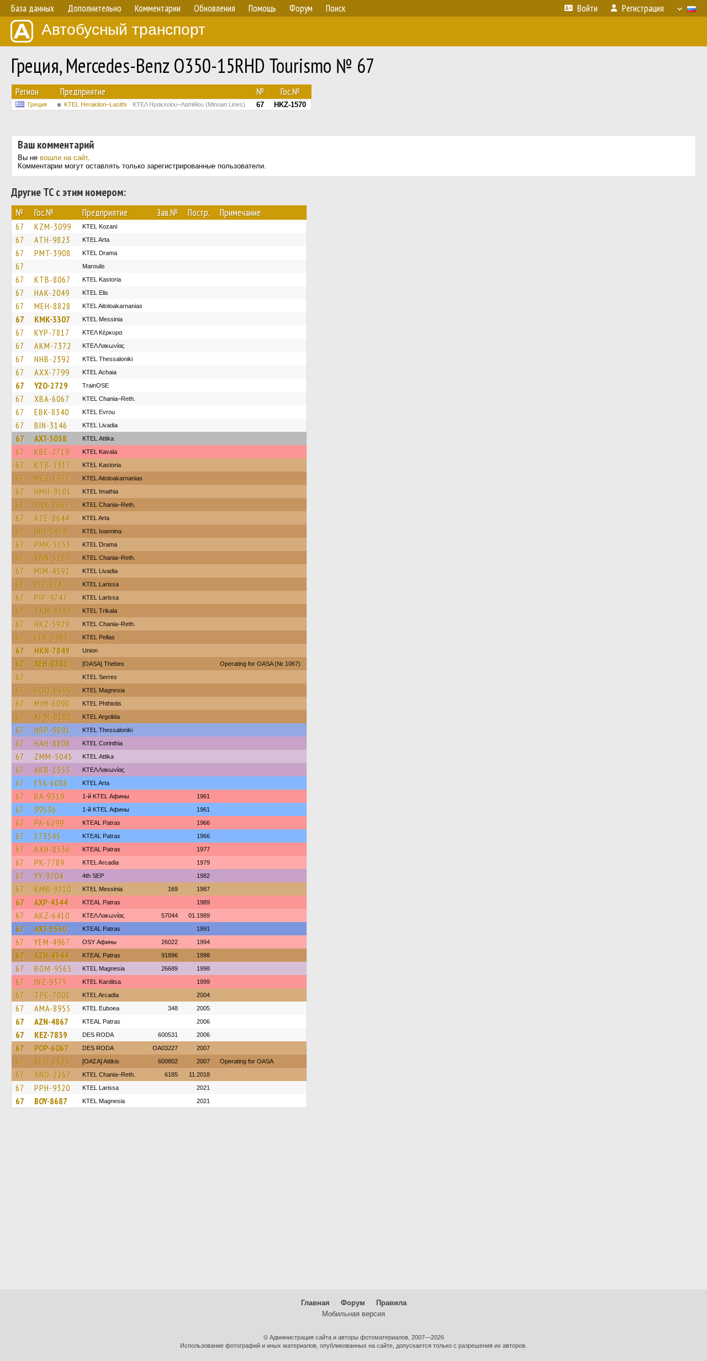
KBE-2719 (52, 451)
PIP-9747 (50, 597)
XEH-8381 (51, 663)
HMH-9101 (52, 491)
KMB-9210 (52, 888)
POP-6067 (51, 1047)
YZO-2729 (51, 385)
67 (19, 226)
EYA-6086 (51, 782)
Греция (37, 104)
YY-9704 (49, 875)
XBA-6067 (52, 398)
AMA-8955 (52, 1008)
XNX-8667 (52, 504)
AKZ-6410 (52, 915)
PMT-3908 (52, 252)
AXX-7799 (52, 372)
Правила (391, 1303)
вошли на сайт (64, 157)
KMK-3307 (52, 319)
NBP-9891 (52, 729)
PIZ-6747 (50, 584)
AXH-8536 (52, 849)
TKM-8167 (53, 610)
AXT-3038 (50, 438)
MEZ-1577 (52, 478)
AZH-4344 (51, 955)
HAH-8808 (52, 743)
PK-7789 (49, 862)
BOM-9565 (53, 968)
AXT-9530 (50, 928)
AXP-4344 (51, 902)
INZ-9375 (50, 981)
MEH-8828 (52, 305)
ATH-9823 (52, 239)
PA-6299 (49, 822)
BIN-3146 (50, 425)
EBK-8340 (51, 411)
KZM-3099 (52, 226)
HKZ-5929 (52, 623)
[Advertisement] (353, 1203)
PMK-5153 (52, 544)
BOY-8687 (50, 1100)
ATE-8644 (52, 517)
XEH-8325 (52, 1061)
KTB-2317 (52, 464)
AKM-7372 (52, 345)
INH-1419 (50, 531)
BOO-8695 (52, 690)
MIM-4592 (52, 570)
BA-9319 (49, 796)
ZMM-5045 (53, 756)
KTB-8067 (52, 279)
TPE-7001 (52, 994)
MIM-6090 (52, 703)
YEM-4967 (52, 941)
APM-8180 (52, 716)
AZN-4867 (51, 1021)
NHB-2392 (52, 358)
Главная (315, 1303)
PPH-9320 (52, 1087)
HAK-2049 (52, 292)
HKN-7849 (52, 650)
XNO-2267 (52, 1074)
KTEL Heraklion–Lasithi (154, 104)
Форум (353, 1303)
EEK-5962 (51, 637)
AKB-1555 (52, 769)
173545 (47, 835)
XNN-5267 (52, 557)
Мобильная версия (353, 1314)
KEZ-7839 (50, 1034)
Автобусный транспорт (123, 29)
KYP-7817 (52, 332)
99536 (45, 809)
